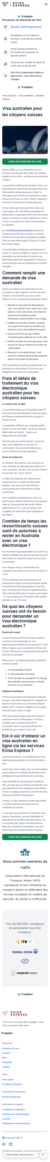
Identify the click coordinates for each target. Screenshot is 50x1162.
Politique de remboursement (16, 1123)
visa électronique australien (18, 230)
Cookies (6, 1119)
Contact (6, 1067)
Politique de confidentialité (15, 1114)
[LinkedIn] (10, 1144)
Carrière (6, 1053)
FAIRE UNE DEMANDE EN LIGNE (25, 161)
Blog (4, 1057)
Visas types (8, 1079)
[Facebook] (4, 1144)
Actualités (7, 1062)
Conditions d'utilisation (13, 1109)
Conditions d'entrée (12, 1084)
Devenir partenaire (11, 1097)
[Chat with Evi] (43, 1154)
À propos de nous (10, 1048)
